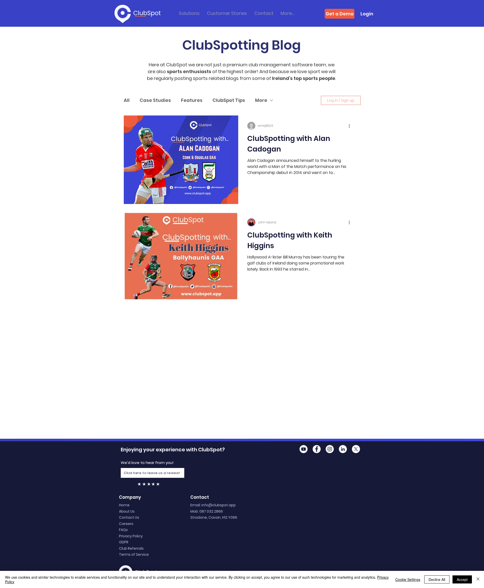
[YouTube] (303, 449)
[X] (356, 449)
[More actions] (351, 126)
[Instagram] (330, 449)
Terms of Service (134, 554)
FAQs (123, 529)
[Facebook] (317, 449)
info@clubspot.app (218, 505)
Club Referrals (131, 548)
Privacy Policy (131, 536)
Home (124, 505)
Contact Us (129, 517)
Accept (462, 579)
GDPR (123, 542)
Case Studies (155, 100)
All (127, 100)
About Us (127, 511)
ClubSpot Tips (229, 100)
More (261, 100)
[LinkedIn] (343, 449)
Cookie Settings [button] (407, 579)
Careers (126, 523)
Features (191, 100)
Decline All (437, 579)
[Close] (478, 579)
